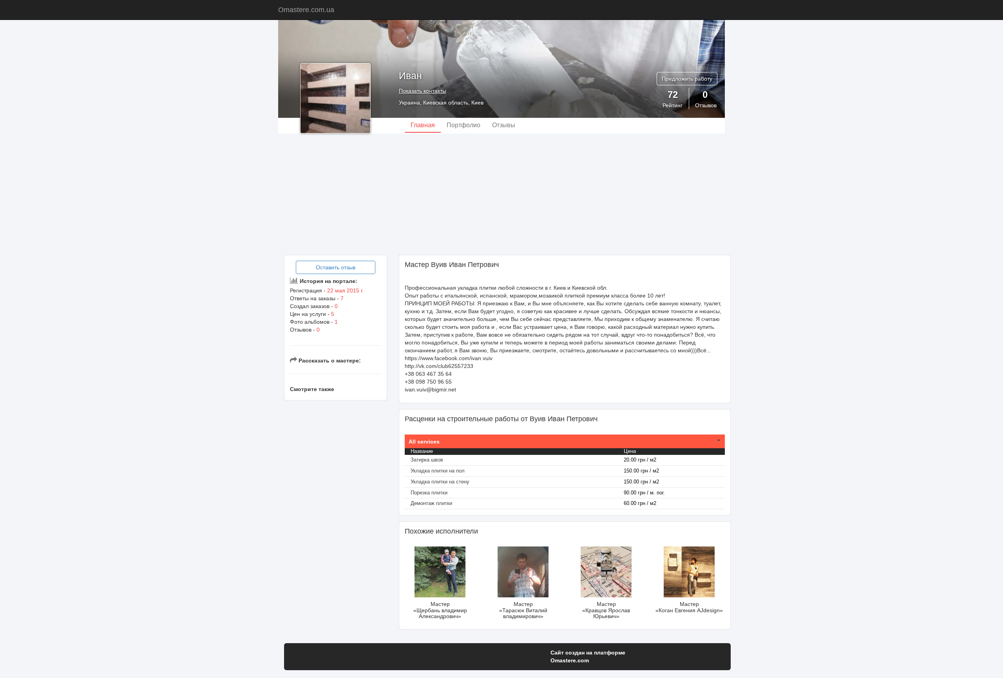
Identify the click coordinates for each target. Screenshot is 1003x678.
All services (424, 441)
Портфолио (463, 125)
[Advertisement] (501, 194)
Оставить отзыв (335, 267)
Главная (423, 125)
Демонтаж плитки (431, 503)
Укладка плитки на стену (440, 482)
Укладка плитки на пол (438, 471)
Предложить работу (687, 79)
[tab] (565, 442)
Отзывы (503, 125)
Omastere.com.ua (306, 10)
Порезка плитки (429, 493)
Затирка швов (427, 460)
